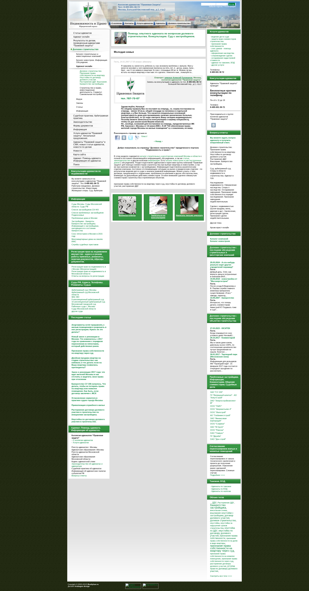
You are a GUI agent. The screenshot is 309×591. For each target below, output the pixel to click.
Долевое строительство (179, 23)
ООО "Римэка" (217, 430)
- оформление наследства (222, 53)
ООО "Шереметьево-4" (220, 409)
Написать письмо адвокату (189, 215)
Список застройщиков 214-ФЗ (85, 210)
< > (158, 141)
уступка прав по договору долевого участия (223, 568)
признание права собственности (223, 536)
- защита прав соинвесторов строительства (223, 40)
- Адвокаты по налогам (220, 491)
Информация (82, 111)
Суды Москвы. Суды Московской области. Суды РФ (87, 205)
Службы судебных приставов (85, 244)
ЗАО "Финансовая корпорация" (218, 419)
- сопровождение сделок (221, 56)
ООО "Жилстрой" (218, 412)
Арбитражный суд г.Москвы (84, 290)
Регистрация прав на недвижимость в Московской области (89, 272)
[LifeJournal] (137, 137)
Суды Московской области (84, 309)
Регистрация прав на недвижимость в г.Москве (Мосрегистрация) (89, 268)
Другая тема (215, 223)
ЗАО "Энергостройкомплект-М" (223, 402)
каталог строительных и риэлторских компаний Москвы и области (170, 156)
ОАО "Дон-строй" (218, 439)
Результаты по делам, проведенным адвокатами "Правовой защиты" (86, 43)
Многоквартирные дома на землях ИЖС (87, 240)
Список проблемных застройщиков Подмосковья (88, 214)
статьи (186, 158)
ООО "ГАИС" (216, 406)
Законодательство (82, 122)
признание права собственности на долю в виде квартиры (223, 540)
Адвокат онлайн (81, 37)
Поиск (76, 164)
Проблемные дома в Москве (84, 218)
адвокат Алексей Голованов (178, 78)
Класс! (144, 136)
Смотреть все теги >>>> (221, 576)
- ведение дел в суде (219, 37)
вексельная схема (218, 510)
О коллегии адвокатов (83, 440)
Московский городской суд (84, 304)
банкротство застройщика (218, 506)
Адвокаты (160, 23)
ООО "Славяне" (217, 424)
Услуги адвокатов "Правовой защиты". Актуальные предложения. (87, 136)
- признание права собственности (218, 45)
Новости (77, 151)
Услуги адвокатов (145, 23)
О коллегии (116, 23)
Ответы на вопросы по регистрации (88, 276)
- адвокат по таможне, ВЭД (222, 63)
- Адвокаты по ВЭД (218, 489)
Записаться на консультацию (158, 216)
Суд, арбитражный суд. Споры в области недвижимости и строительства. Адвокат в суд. (222, 173)
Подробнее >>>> (217, 475)
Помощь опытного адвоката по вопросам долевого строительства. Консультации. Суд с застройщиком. (161, 35)
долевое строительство (223, 520)
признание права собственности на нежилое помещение (222, 556)
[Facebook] (117, 137)
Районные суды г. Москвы (83, 306)
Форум (79, 99)
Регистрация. (230, 6)
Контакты (129, 23)
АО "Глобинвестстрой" (220, 415)
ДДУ (214, 502)
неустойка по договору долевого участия (221, 533)
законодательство (122, 160)
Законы (79, 103)
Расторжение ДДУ (226, 503)
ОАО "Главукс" (217, 433)
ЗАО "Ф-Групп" (217, 427)
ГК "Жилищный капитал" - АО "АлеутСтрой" (223, 396)
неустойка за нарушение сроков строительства (221, 525)
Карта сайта (79, 154)
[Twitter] (130, 137)
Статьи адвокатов (82, 33)
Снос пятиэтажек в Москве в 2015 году (87, 235)
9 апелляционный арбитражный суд (88, 299)
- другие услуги (217, 65)
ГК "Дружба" (215, 436)
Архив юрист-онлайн (219, 227)
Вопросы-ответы (79, 476)
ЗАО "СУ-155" (216, 392)
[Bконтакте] (124, 137)
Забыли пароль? (216, 6)
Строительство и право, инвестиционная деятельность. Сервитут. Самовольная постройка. (91, 91)
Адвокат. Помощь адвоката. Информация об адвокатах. (87, 159)
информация (154, 160)
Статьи (79, 107)
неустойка (214, 523)
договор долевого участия (221, 516)
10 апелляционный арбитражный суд (88, 302)
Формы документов (83, 125)
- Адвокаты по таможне (220, 486)
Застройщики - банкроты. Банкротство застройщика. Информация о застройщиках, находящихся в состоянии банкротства (85, 226)
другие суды (77, 311)
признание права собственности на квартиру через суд (222, 548)
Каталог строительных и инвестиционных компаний (88, 55)
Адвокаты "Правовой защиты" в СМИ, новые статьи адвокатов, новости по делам (89, 144)
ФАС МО (75, 297)
